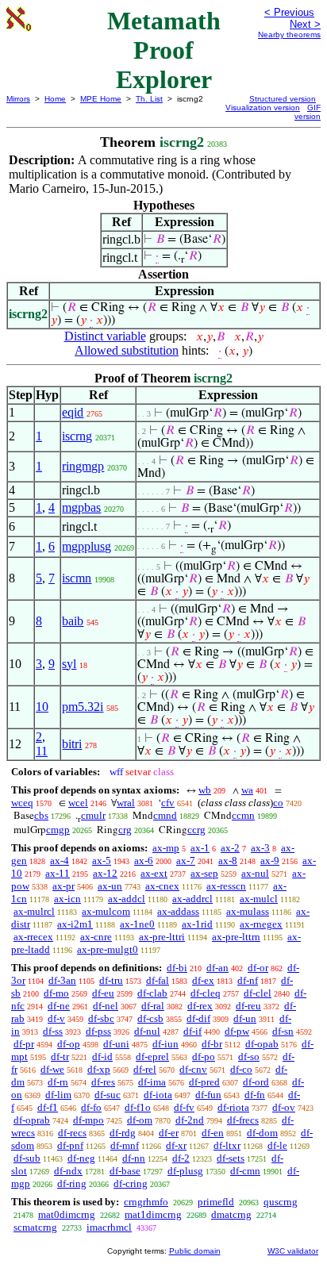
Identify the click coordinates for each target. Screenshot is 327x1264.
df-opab (262, 1044)
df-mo (56, 993)
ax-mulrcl (34, 911)
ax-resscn (226, 886)
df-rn (58, 1082)
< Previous (289, 12)
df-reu (248, 1006)
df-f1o (138, 1107)
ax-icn (67, 899)
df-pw (237, 1031)
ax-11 (57, 873)
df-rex (200, 1006)
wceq (22, 803)
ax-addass (178, 911)
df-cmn (245, 1171)
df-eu (103, 993)
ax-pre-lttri (162, 937)
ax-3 (260, 848)
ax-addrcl (192, 899)
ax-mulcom (106, 911)
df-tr (60, 1056)
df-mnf (124, 1145)
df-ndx (68, 1171)
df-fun (208, 1095)
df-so (249, 1056)
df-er (169, 1133)
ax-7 (185, 860)
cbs (41, 815)
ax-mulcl (259, 899)
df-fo (91, 1107)
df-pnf (70, 1145)
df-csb (150, 1018)
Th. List (149, 98)
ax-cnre (96, 937)
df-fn (254, 1095)
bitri (72, 744)
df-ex (203, 980)
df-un (244, 1018)
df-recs (72, 1133)
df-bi (177, 968)
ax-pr (63, 886)
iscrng (77, 436)
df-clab (152, 993)
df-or (258, 968)
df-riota (233, 1107)
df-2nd (189, 1120)
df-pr (23, 1044)
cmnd (165, 815)
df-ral (152, 1006)
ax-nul (255, 873)
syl (69, 663)
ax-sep (204, 873)
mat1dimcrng (153, 1214)
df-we (52, 1069)
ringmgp (83, 466)
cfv (168, 803)
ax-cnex (162, 886)
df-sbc (101, 1018)
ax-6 (143, 860)
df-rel (144, 1069)
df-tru (111, 980)
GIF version (307, 112)
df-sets (230, 1158)
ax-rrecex (33, 937)
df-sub (26, 1158)
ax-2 (230, 848)
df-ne (59, 1006)
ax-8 (227, 860)
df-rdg (123, 1133)
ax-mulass (247, 911)
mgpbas (81, 507)
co (278, 803)
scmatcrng (35, 1227)
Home (55, 98)
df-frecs (243, 1120)
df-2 (181, 1158)
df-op (68, 1044)
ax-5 (101, 860)
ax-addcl (126, 899)
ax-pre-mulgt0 (107, 949)
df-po (203, 1056)
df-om (139, 1120)
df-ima (152, 1082)
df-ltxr (227, 1145)
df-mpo (88, 1120)
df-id (102, 1056)
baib (72, 621)
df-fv (184, 1107)
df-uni (116, 1044)
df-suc (107, 1095)
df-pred (204, 1082)
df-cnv (193, 1069)
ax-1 (200, 848)
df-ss (53, 1031)
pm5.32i (82, 706)
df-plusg (185, 1171)
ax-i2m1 (75, 924)
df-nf (247, 980)
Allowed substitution (127, 350)
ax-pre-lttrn (236, 937)
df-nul (147, 1031)
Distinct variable (105, 336)
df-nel (105, 1006)
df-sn (283, 1031)
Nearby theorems (289, 34)
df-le (277, 1145)
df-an (217, 968)
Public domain (195, 1251)
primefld (216, 1202)
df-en (213, 1133)
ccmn (243, 815)
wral (126, 803)
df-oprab (31, 1120)
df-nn (133, 1158)
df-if (192, 1031)
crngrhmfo (146, 1202)
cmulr (93, 815)
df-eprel (152, 1056)
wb (204, 790)
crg (125, 830)
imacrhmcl (109, 1227)
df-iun (165, 1044)
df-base (125, 1171)
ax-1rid (197, 924)
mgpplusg (86, 546)
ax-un (110, 886)
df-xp (98, 1069)
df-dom (262, 1133)
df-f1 (47, 1107)
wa (247, 790)
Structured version (282, 98)
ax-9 (269, 860)
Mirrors (18, 98)
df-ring (72, 1183)
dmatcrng (231, 1214)
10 (42, 706)
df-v (56, 1018)
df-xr (176, 1145)
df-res (103, 1082)
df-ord (256, 1082)
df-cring (130, 1183)
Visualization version (262, 107)
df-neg (81, 1158)
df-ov (283, 1107)
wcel (78, 803)
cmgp (58, 830)
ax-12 (105, 873)
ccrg (196, 830)
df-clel (257, 993)
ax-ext (153, 873)
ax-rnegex (261, 924)
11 (42, 751)
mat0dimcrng (66, 1214)
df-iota (158, 1095)
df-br (212, 1044)
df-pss (98, 1031)
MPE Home (100, 98)
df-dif (198, 1018)
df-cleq (205, 993)
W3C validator (292, 1251)
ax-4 (59, 860)
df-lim (58, 1095)
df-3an (62, 980)
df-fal (157, 980)
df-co (241, 1069)
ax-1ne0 (137, 924)
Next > (305, 24)
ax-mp (165, 848)
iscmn (76, 578)
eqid (72, 412)
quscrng (281, 1202)
